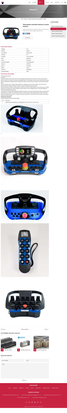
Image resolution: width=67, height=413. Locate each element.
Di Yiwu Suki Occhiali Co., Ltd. (24, 397)
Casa (29, 2)
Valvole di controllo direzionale (57, 26)
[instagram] (38, 402)
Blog (52, 2)
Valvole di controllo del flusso (57, 31)
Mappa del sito (46, 388)
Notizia (47, 2)
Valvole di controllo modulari (57, 33)
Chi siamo (34, 2)
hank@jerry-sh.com (40, 406)
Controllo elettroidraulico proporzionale (59, 28)
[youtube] (35, 402)
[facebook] (26, 402)
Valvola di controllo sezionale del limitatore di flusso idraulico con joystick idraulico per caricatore (10, 350)
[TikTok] (41, 402)
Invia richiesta (27, 37)
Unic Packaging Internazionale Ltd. (39, 397)
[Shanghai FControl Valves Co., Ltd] (2, 2)
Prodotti (40, 2)
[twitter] (32, 402)
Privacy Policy (55, 388)
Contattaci (57, 2)
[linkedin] (29, 402)
